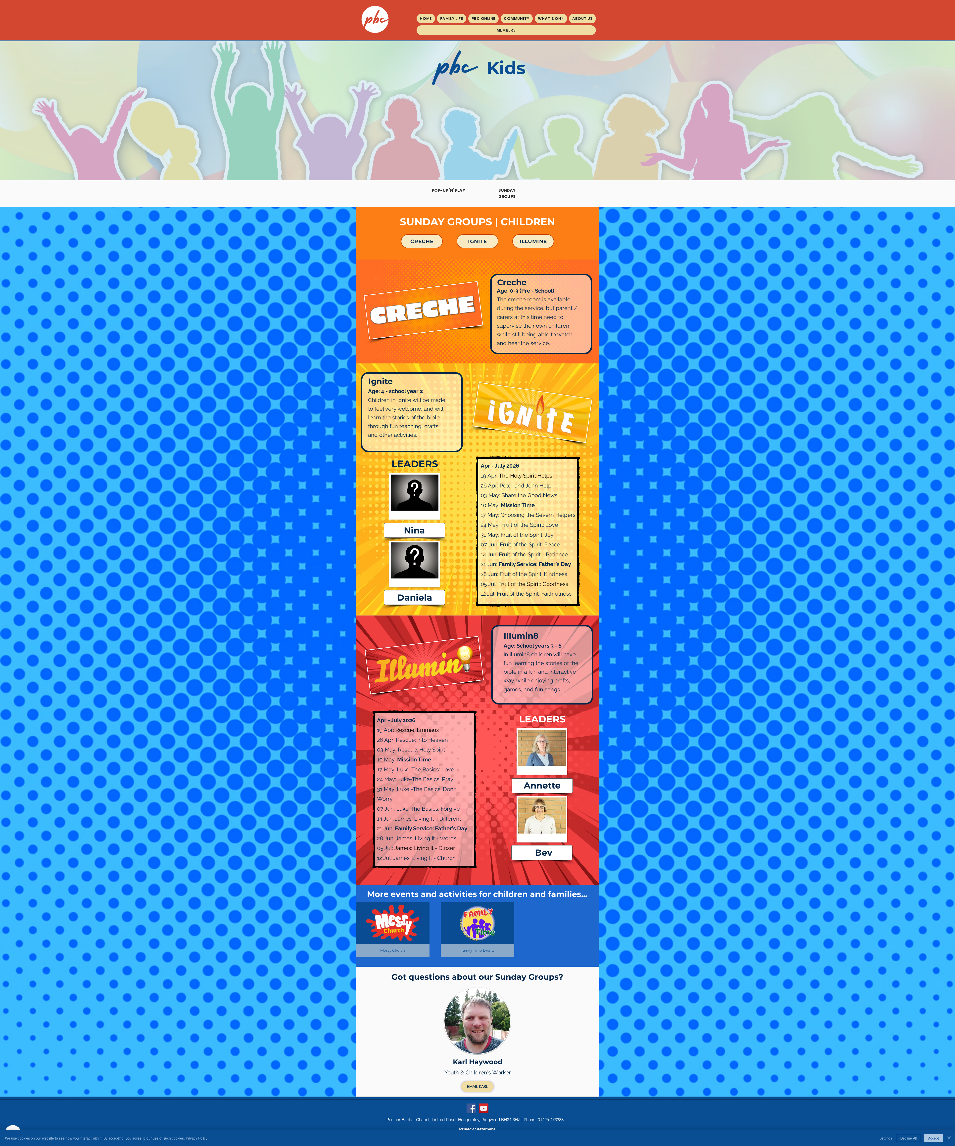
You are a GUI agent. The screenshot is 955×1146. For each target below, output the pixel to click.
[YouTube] (483, 1108)
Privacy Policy (196, 1138)
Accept (933, 1138)
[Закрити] (949, 1138)
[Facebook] (471, 1108)
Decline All (908, 1138)
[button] (451, 18)
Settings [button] (885, 1138)
